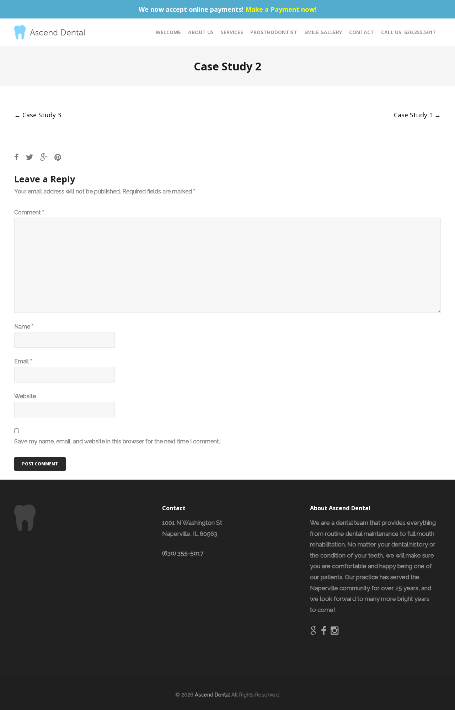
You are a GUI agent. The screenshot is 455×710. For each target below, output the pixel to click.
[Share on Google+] (43, 157)
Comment (29, 212)
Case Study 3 (37, 115)
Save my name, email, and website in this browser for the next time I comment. (117, 441)
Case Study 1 (417, 115)
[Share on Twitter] (29, 157)
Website (25, 396)
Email (23, 361)
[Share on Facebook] (16, 157)
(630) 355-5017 (182, 553)
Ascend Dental (212, 695)
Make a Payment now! (280, 9)
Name (23, 326)
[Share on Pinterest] (57, 157)
